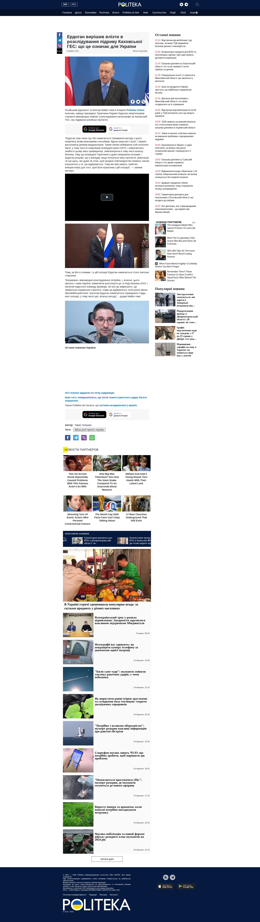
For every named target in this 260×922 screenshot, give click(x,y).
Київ (145, 12)
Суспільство (159, 12)
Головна (67, 12)
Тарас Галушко (83, 425)
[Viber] (59, 45)
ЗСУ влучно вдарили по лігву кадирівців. (90, 393)
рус (74, 4)
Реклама (103, 895)
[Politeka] (130, 5)
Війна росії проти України (89, 429)
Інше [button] (192, 12)
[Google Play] (186, 886)
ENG (183, 12)
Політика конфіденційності (74, 895)
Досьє (78, 12)
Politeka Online (135, 110)
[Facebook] (59, 35)
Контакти (114, 895)
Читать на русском (140, 51)
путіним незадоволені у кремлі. (118, 405)
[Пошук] (197, 4)
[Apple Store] (165, 886)
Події (173, 12)
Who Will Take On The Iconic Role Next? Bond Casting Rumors (181, 254)
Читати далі (107, 859)
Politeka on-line (130, 12)
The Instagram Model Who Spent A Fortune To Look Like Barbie (181, 228)
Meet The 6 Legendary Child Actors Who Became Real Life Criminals (181, 241)
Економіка (90, 12)
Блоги (115, 12)
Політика (104, 12)
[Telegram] (186, 4)
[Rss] (181, 4)
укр (65, 4)
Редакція (93, 895)
